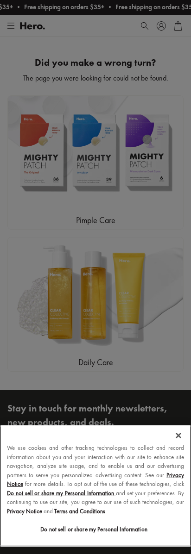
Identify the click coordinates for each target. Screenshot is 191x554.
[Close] (178, 435)
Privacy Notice (24, 512)
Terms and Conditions (79, 512)
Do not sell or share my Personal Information (93, 530)
